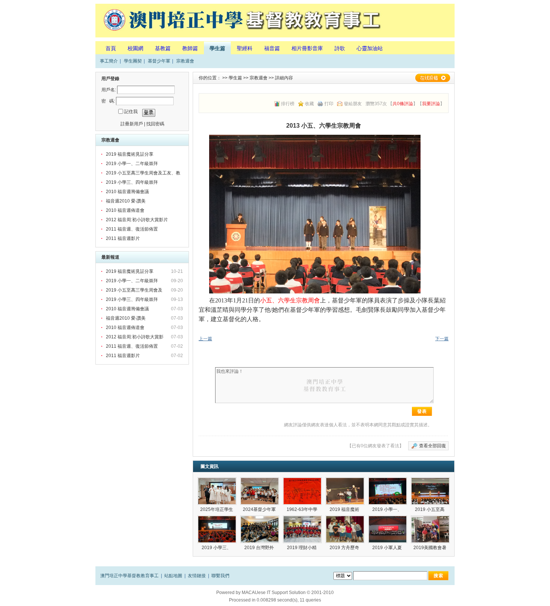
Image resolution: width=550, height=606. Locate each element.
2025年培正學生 (217, 509)
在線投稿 (432, 77)
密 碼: (108, 101)
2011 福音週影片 (123, 238)
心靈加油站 (370, 48)
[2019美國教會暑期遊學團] (430, 529)
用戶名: (108, 89)
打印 (328, 103)
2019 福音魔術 (345, 509)
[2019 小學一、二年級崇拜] (387, 491)
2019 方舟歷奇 (345, 547)
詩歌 (339, 48)
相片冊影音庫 (307, 48)
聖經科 (245, 48)
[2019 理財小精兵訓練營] (302, 529)
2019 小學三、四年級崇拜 (132, 182)
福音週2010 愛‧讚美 (126, 201)
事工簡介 (109, 61)
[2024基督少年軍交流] (259, 491)
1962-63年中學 (302, 509)
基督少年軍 (159, 61)
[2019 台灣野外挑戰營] (259, 529)
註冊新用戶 (131, 124)
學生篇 (217, 48)
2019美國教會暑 (430, 547)
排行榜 (287, 103)
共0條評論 (402, 103)
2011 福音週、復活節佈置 (132, 229)
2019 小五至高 (430, 509)
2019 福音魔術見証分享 (129, 154)
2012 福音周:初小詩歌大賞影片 (137, 219)
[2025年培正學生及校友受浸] (217, 491)
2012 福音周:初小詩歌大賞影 (135, 336)
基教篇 (163, 48)
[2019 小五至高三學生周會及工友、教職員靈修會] (430, 491)
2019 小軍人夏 (387, 547)
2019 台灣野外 (259, 547)
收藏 (309, 103)
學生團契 (133, 61)
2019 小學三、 (217, 547)
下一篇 (442, 338)
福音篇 (272, 48)
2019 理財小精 (302, 547)
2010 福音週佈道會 (125, 210)
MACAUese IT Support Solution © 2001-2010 (288, 592)
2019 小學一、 (387, 509)
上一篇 (205, 338)
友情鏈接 (197, 575)
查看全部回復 (432, 445)
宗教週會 (185, 61)
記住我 (131, 111)
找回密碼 (155, 124)
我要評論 (431, 103)
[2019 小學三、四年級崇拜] (217, 529)
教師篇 (190, 48)
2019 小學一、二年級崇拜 (132, 163)
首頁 (111, 48)
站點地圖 (173, 575)
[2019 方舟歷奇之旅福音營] (345, 529)
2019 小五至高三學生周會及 (135, 290)
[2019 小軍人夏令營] (387, 529)
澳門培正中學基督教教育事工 (129, 575)
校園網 (135, 48)
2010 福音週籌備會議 (127, 191)
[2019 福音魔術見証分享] (345, 491)
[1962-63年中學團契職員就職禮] (302, 491)
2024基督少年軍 (260, 509)
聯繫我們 (220, 575)
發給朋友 (353, 103)
